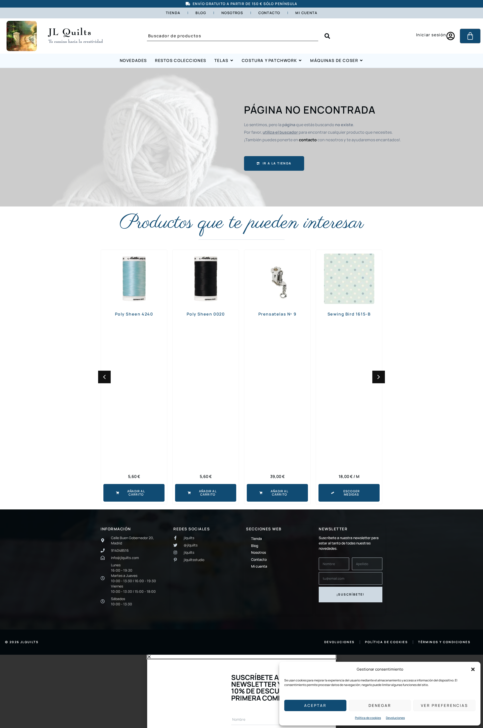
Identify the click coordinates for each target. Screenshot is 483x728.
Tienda (173, 12)
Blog (200, 12)
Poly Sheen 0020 (135, 314)
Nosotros (232, 12)
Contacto (269, 12)
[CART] (470, 36)
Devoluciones (395, 718)
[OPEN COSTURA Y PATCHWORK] (300, 60)
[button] (472, 669)
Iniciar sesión (431, 35)
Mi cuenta (306, 12)
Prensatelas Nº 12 (351, 314)
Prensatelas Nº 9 (207, 314)
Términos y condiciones (444, 642)
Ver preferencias (444, 705)
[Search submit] (327, 36)
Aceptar (315, 705)
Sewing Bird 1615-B (279, 314)
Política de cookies (368, 718)
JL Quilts (70, 31)
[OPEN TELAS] (232, 60)
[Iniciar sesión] (450, 36)
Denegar (380, 705)
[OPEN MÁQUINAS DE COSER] (361, 60)
